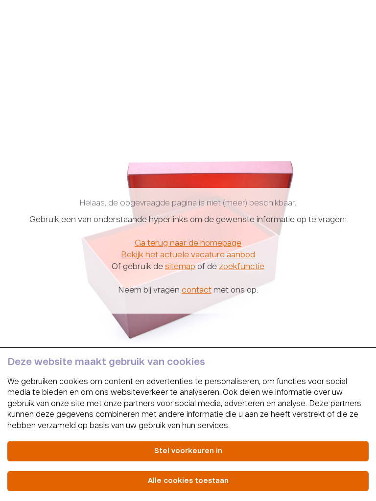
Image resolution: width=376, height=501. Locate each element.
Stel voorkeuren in (188, 451)
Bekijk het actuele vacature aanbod (188, 255)
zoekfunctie (241, 267)
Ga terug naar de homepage (188, 244)
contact (197, 291)
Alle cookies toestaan (188, 481)
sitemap (180, 267)
